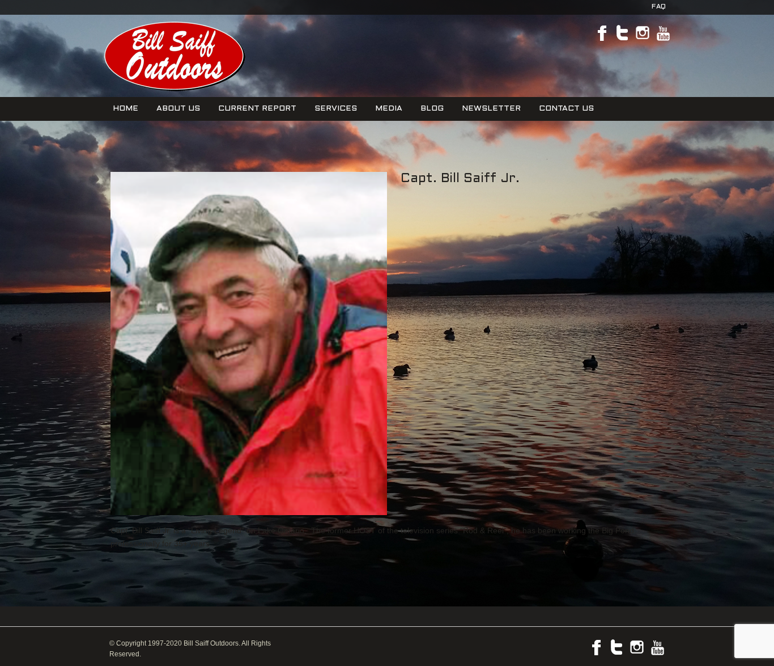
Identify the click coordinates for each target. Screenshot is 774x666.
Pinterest (642, 33)
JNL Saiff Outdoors (173, 55)
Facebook (601, 33)
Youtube (663, 33)
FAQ (659, 6)
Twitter (622, 33)
